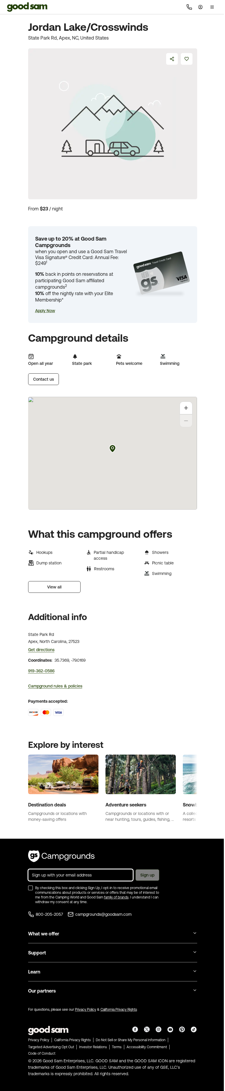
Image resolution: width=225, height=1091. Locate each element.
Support (37, 952)
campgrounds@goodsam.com (103, 914)
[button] (45, 311)
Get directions (41, 649)
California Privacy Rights (118, 1009)
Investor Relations (93, 1047)
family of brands (116, 897)
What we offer (43, 933)
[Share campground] (172, 59)
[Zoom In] (186, 407)
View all (54, 587)
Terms (117, 1047)
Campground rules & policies (55, 686)
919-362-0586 (41, 670)
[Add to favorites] (186, 59)
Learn (34, 971)
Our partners (42, 990)
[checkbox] (30, 888)
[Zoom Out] (186, 420)
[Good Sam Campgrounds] (61, 856)
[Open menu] (212, 7)
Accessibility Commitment (147, 1047)
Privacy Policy (85, 1009)
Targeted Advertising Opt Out (51, 1047)
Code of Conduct (41, 1053)
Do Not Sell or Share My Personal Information (131, 1040)
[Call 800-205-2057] (189, 7)
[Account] (200, 7)
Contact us (43, 379)
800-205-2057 (49, 914)
